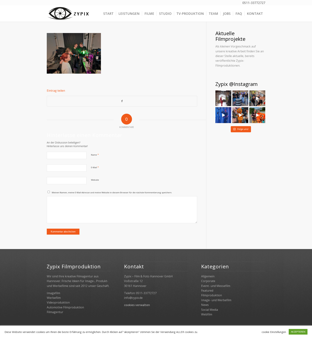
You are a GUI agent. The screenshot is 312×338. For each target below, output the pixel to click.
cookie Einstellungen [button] (274, 331)
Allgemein (207, 276)
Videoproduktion (58, 302)
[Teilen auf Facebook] (122, 101)
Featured (207, 291)
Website (95, 179)
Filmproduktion (211, 295)
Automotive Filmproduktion (65, 307)
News (205, 305)
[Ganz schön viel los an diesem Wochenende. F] (240, 98)
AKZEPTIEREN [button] (298, 331)
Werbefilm (54, 298)
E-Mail (95, 167)
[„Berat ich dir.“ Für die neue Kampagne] (223, 98)
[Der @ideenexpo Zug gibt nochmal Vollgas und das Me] (240, 115)
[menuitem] (108, 13)
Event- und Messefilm (215, 286)
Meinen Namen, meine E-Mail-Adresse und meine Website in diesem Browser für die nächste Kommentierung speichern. (112, 192)
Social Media (209, 310)
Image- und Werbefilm (216, 300)
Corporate (208, 281)
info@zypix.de (133, 298)
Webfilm (206, 314)
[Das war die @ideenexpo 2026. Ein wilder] (223, 115)
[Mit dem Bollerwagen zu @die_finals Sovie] (257, 98)
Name (95, 154)
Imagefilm (53, 293)
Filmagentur (55, 312)
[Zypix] (69, 13)
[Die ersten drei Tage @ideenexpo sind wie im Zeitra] (257, 115)
